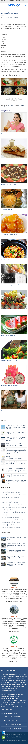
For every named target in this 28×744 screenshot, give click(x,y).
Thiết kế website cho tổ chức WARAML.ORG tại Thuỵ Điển (14, 444)
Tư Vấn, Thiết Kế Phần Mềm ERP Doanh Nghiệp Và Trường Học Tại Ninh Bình (15, 427)
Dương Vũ (15, 17)
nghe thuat (4, 509)
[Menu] (2, 6)
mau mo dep (4, 502)
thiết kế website (12, 524)
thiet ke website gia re (7, 522)
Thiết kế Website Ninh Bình (13, 736)
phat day (18, 512)
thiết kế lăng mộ (16, 522)
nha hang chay (7, 106)
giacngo (12, 494)
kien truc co (4, 497)
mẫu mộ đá (4, 507)
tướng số (4, 527)
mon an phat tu (5, 504)
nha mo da (12, 512)
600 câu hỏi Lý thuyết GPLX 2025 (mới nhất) (15, 475)
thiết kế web (4, 524)
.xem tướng (4, 492)
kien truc (24, 494)
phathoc (23, 512)
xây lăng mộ (10, 527)
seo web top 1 (13, 519)
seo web (17, 517)
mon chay (12, 504)
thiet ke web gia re (21, 519)
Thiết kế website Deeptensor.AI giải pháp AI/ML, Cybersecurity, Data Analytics (15, 439)
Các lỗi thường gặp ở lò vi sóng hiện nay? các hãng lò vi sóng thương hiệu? (16, 481)
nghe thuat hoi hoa (12, 509)
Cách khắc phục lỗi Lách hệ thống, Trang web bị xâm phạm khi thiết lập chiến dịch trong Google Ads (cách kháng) (16, 451)
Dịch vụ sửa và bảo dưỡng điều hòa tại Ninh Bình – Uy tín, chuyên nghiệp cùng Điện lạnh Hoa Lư (16, 470)
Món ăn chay (10, 105)
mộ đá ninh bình (16, 507)
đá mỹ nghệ (17, 527)
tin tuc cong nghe (21, 524)
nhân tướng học (21, 509)
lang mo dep (4, 499)
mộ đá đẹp (23, 507)
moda (10, 502)
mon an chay (16, 502)
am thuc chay (11, 492)
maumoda (17, 499)
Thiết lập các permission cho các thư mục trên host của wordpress (16, 457)
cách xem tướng (5, 494)
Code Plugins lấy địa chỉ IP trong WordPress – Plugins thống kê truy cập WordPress (15, 463)
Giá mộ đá (18, 494)
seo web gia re (5, 519)
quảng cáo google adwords (8, 517)
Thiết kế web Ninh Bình (7, 707)
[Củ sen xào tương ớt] (14, 86)
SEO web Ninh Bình (20, 707)
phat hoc (4, 514)
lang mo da (16, 497)
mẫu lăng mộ (19, 504)
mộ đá (9, 507)
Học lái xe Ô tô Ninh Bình (14, 737)
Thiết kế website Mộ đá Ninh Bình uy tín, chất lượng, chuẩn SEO (16, 433)
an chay (20, 105)
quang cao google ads (12, 514)
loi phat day (11, 499)
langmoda (10, 497)
